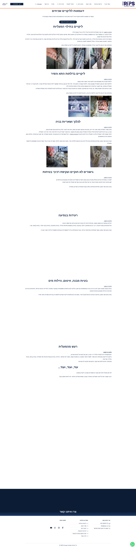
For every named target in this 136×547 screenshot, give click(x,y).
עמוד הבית (107, 4)
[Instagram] (59, 527)
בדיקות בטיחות (98, 4)
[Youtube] (51, 527)
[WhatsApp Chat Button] (132, 544)
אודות (52, 4)
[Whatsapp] (55, 527)
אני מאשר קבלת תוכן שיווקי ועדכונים (98, 492)
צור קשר (46, 4)
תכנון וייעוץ (80, 4)
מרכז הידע (61, 4)
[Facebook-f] (63, 527)
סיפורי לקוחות (70, 4)
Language (39, 4)
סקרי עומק (88, 4)
